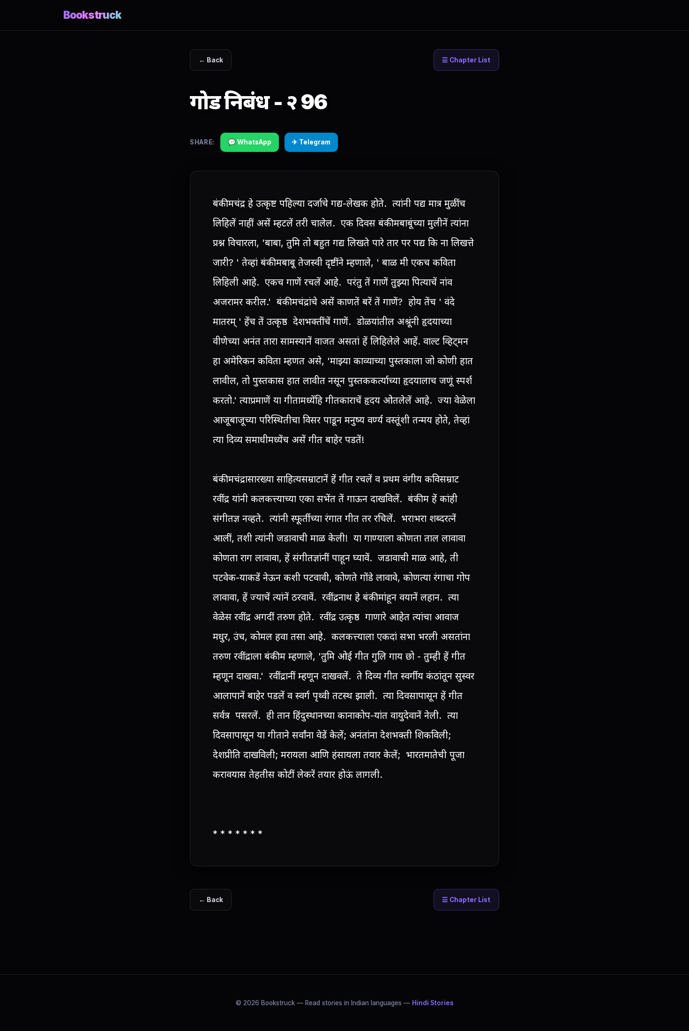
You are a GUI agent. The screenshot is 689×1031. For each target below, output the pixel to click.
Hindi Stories (433, 1003)
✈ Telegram (311, 142)
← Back (211, 60)
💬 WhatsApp (249, 142)
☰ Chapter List (466, 60)
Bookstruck (92, 14)
